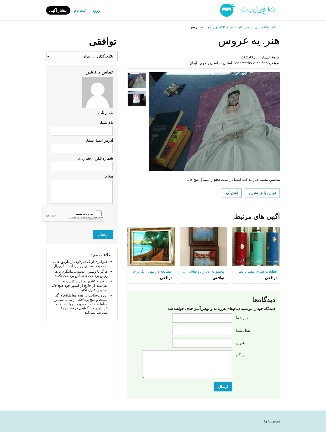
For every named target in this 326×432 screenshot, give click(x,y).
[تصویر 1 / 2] (214, 121)
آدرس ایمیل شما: (99, 140)
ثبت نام (80, 10)
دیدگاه (240, 355)
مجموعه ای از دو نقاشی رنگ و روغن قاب (203, 271)
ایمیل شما (243, 330)
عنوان (240, 342)
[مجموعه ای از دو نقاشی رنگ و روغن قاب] (203, 247)
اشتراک (232, 193)
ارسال (223, 386)
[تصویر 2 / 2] (136, 107)
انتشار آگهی (58, 10)
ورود (96, 10)
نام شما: (106, 122)
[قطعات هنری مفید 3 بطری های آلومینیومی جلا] (256, 247)
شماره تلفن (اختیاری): (95, 158)
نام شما (242, 317)
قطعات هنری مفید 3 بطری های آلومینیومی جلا (256, 271)
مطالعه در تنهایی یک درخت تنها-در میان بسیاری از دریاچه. (151, 271)
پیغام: (108, 176)
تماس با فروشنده (262, 193)
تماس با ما (272, 421)
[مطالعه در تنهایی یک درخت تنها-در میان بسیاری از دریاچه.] (151, 247)
